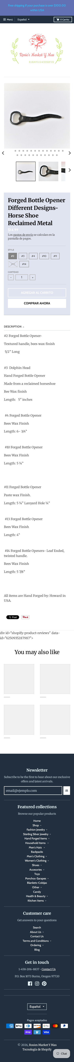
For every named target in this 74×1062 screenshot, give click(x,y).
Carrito (64, 19)
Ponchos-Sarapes (35, 878)
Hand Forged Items (35, 838)
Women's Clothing (35, 860)
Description (13, 326)
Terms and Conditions (36, 941)
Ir (66, 791)
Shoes (35, 865)
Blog (37, 949)
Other (35, 887)
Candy (37, 892)
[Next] (69, 153)
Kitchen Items (36, 900)
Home (37, 821)
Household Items (35, 843)
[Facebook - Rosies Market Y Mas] (30, 983)
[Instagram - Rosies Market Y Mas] (37, 983)
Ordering (35, 945)
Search (37, 927)
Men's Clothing (35, 856)
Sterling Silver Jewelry (35, 834)
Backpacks (37, 852)
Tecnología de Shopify (37, 1049)
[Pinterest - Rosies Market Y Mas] (44, 983)
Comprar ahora (37, 303)
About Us (35, 932)
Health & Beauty (35, 896)
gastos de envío (23, 235)
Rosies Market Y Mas (43, 1045)
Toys (37, 874)
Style (11, 249)
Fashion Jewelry (36, 829)
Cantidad (13, 272)
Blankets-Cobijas (37, 883)
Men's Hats (35, 847)
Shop (36, 825)
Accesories (35, 869)
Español (22, 19)
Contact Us (37, 936)
